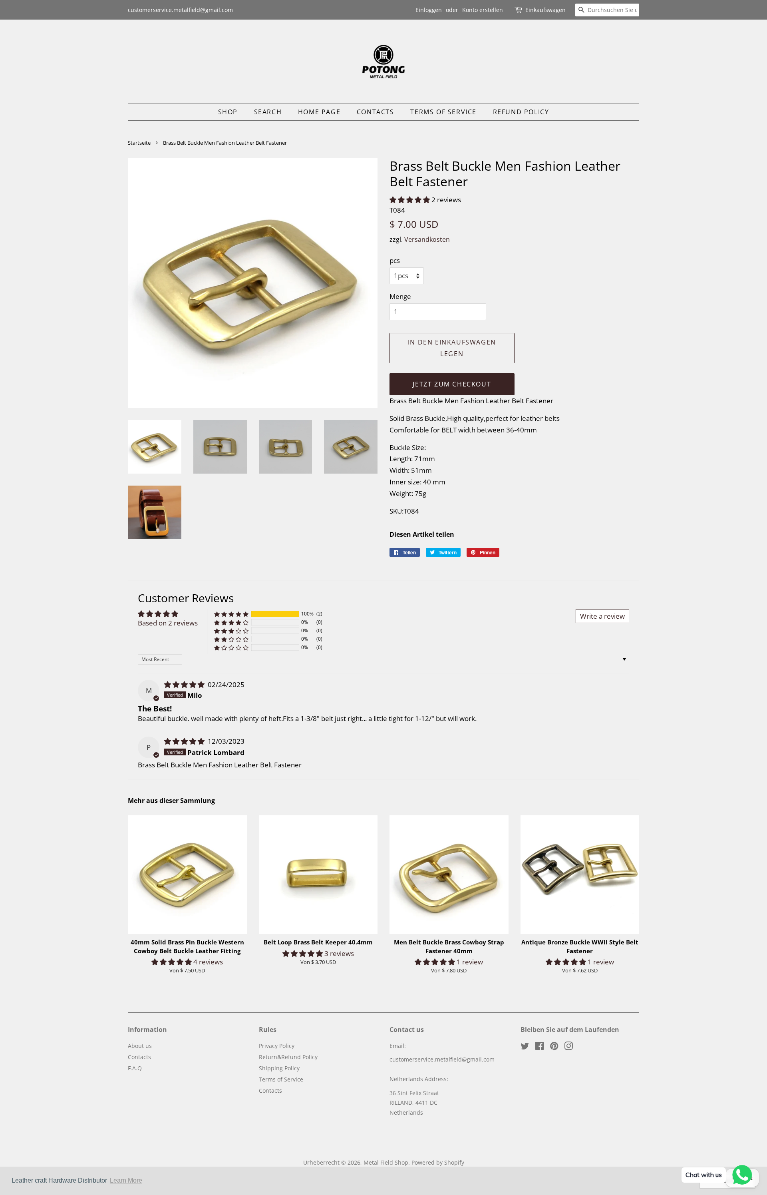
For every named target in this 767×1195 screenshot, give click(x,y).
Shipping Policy (279, 1068)
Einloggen (428, 10)
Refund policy (521, 112)
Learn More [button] (126, 1180)
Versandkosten (427, 239)
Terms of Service (443, 112)
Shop (228, 112)
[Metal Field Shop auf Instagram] (568, 1047)
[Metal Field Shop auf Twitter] (525, 1047)
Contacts (375, 112)
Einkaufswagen (545, 10)
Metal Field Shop (386, 1162)
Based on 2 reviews (168, 622)
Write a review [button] (602, 616)
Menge (400, 296)
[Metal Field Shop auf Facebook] (539, 1047)
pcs (394, 260)
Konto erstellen (482, 10)
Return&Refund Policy (288, 1057)
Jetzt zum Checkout (452, 384)
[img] (185, 684)
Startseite (139, 142)
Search (268, 112)
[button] (410, 199)
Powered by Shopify (437, 1162)
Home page (319, 112)
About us (140, 1046)
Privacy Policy (276, 1046)
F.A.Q (135, 1068)
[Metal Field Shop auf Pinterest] (554, 1047)
